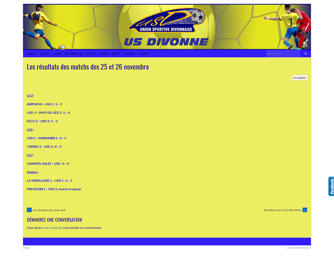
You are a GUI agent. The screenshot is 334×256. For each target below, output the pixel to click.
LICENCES (44, 54)
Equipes (103, 54)
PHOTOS (116, 54)
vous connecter (53, 227)
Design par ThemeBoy (299, 248)
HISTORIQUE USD (74, 54)
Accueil (31, 54)
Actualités (299, 77)
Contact (144, 54)
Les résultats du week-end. (47, 210)
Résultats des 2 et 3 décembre (285, 210)
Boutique (129, 54)
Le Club (91, 54)
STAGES (57, 54)
